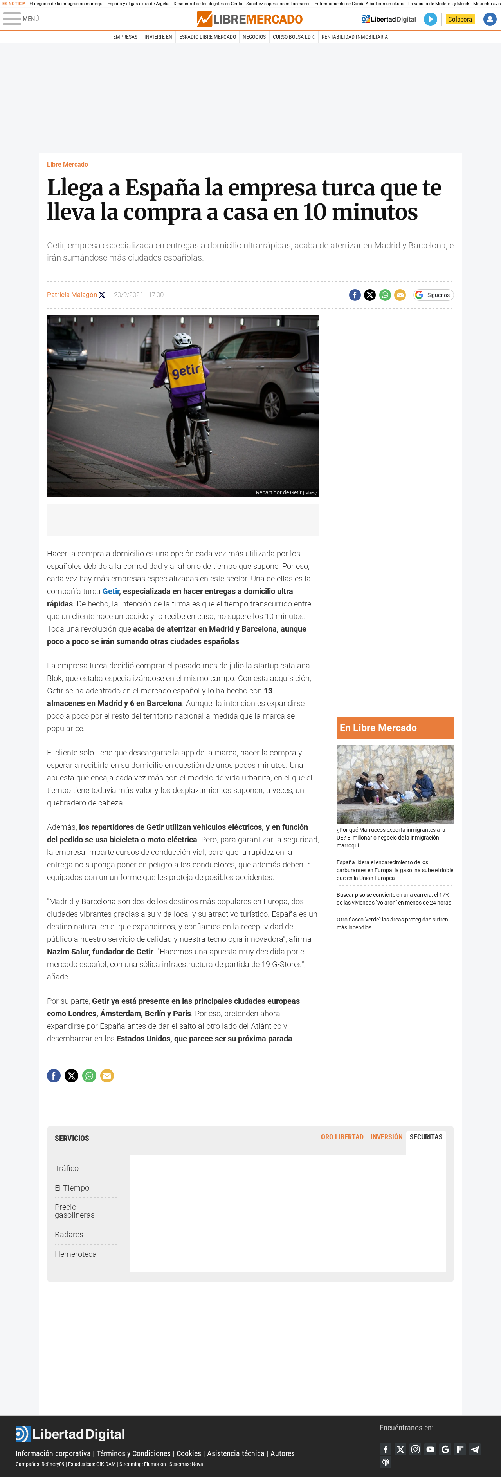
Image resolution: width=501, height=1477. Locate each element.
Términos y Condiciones (134, 1453)
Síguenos (438, 295)
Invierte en (158, 37)
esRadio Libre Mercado (207, 37)
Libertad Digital (198, 1434)
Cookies (189, 1453)
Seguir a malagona (102, 295)
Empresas (125, 37)
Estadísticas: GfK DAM (92, 1464)
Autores (282, 1453)
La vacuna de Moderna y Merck (438, 3)
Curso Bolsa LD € (294, 37)
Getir (111, 591)
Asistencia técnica (236, 1453)
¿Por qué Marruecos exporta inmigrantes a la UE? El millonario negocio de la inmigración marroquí (391, 838)
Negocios (254, 37)
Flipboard (460, 1449)
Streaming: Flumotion (142, 1464)
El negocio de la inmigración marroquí (66, 3)
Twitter (400, 1449)
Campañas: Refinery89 (40, 1464)
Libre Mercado (67, 164)
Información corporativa (53, 1453)
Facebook (385, 1449)
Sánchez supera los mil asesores (278, 3)
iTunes (385, 1462)
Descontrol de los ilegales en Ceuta (207, 3)
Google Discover (445, 1449)
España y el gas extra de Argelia (138, 3)
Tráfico (67, 1168)
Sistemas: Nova (186, 1464)
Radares (69, 1234)
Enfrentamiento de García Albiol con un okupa (359, 3)
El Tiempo (72, 1188)
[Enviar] (385, 295)
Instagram (415, 1449)
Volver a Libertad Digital (389, 19)
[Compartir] (355, 295)
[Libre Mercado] (249, 19)
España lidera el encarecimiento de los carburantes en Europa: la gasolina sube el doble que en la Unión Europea (395, 870)
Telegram (475, 1449)
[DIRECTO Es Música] (430, 19)
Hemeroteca (76, 1254)
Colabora (460, 19)
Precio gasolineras (75, 1211)
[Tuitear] (370, 295)
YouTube (430, 1449)
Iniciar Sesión (490, 19)
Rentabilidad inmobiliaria (355, 37)
